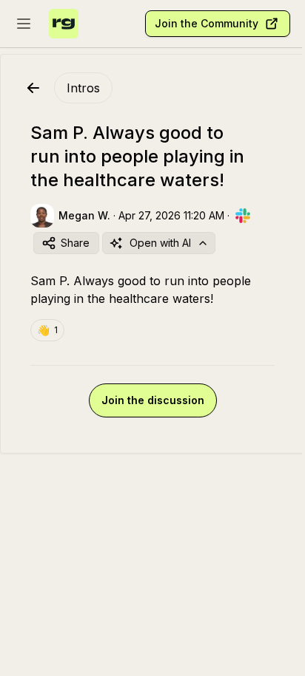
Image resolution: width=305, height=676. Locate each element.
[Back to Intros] (33, 88)
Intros (83, 88)
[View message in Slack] (242, 215)
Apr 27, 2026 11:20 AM (171, 215)
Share (75, 242)
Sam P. (50, 280)
